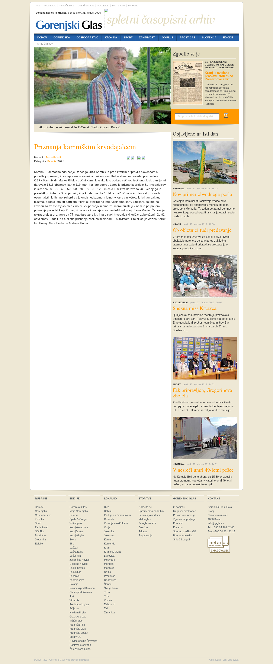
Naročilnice (67, 5)
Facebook (50, 5)
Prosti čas (187, 37)
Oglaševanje (86, 5)
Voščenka (75, 555)
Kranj (107, 547)
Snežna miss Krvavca (194, 308)
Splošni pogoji (181, 539)
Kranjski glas (77, 535)
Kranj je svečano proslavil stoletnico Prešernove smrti (219, 76)
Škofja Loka (111, 588)
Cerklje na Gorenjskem (117, 515)
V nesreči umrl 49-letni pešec (203, 469)
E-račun (143, 527)
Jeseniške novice (80, 559)
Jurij (72, 596)
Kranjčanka (76, 531)
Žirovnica (109, 612)
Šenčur (108, 584)
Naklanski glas (78, 612)
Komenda (109, 543)
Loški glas (75, 572)
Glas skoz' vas (78, 616)
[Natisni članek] (143, 158)
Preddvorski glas (79, 604)
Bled (106, 507)
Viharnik (74, 600)
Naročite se (145, 507)
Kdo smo (178, 523)
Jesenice (109, 531)
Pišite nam (118, 5)
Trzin (107, 592)
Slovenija (209, 37)
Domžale (109, 519)
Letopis (74, 515)
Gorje (107, 527)
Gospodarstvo (87, 37)
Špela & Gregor (78, 519)
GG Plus (167, 37)
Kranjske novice (79, 527)
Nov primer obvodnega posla (202, 194)
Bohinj (108, 511)
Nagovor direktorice (184, 511)
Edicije (228, 37)
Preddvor (109, 576)
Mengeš (108, 563)
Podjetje (103, 5)
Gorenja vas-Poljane (116, 523)
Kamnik (108, 539)
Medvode (109, 559)
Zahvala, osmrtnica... (151, 515)
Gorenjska (62, 37)
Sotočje (74, 584)
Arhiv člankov (45, 43)
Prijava (143, 531)
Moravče (109, 567)
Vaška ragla (76, 551)
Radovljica (110, 580)
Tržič (107, 596)
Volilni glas (76, 523)
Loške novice (77, 567)
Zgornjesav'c (77, 580)
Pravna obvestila (183, 535)
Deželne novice (79, 563)
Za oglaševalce (147, 523)
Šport (128, 37)
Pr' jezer (74, 608)
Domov (42, 37)
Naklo (107, 572)
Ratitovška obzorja (80, 645)
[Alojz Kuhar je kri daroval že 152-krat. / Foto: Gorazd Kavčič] (102, 122)
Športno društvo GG (184, 531)
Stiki (72, 543)
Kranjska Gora (112, 551)
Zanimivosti (147, 37)
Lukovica (109, 555)
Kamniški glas (78, 628)
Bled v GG (75, 636)
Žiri (106, 608)
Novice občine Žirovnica (83, 640)
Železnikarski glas (80, 649)
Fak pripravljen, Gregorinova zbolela (202, 393)
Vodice (108, 600)
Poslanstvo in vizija (184, 515)
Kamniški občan (79, 632)
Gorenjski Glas (78, 507)
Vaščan (74, 547)
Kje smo (178, 527)
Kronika (111, 37)
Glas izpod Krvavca (81, 592)
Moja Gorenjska (79, 511)
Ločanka (75, 576)
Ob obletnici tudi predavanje (202, 229)
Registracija (145, 535)
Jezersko (109, 535)
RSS (38, 5)
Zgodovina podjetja (184, 519)
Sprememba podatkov (151, 511)
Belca (73, 539)
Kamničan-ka (77, 624)
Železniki (109, 604)
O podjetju (179, 507)
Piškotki (133, 5)
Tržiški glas (76, 620)
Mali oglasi (145, 519)
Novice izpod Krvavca (82, 588)
